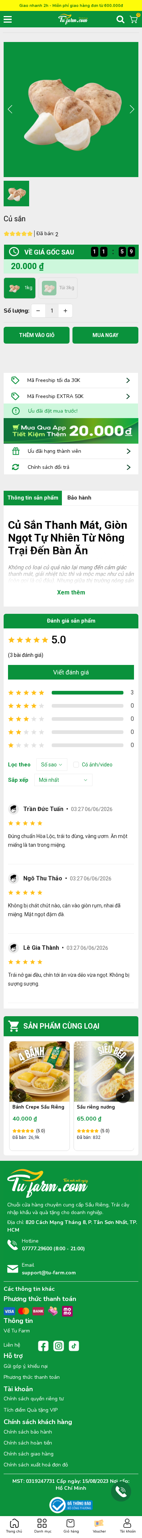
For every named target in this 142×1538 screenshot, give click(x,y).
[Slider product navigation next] (123, 1096)
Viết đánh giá (71, 672)
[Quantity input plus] (65, 310)
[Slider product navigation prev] (19, 1096)
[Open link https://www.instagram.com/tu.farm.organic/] (58, 1346)
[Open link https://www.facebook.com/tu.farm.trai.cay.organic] (43, 1346)
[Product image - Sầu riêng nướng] (104, 1071)
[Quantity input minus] (38, 310)
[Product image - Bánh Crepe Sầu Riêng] (39, 1071)
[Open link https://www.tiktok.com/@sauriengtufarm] (74, 1346)
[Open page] (81, 19)
